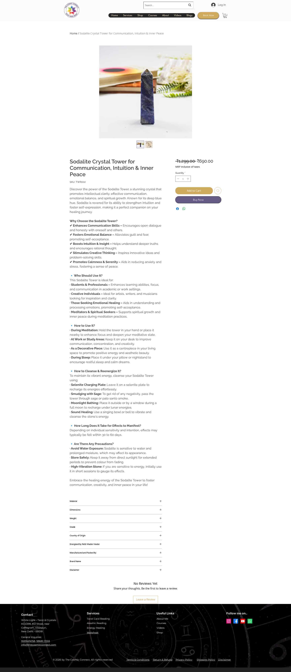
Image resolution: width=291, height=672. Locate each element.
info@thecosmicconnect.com (38, 644)
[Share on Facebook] (177, 209)
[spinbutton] (183, 179)
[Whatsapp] (250, 621)
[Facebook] (235, 621)
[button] (225, 15)
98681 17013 (43, 641)
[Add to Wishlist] (217, 190)
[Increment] (188, 179)
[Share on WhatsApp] (184, 209)
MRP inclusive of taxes (187, 166)
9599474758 (28, 641)
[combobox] (168, 5)
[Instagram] (228, 621)
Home (73, 33)
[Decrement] (178, 179)
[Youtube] (242, 621)
